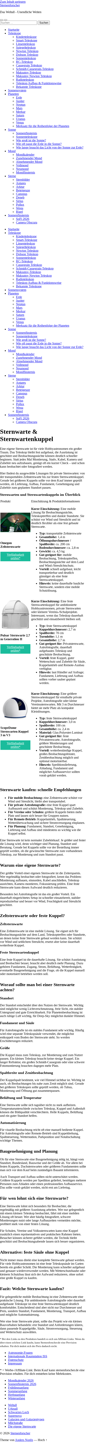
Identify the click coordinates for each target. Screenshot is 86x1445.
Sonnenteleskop (26, 58)
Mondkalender (25, 154)
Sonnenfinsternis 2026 (22, 1384)
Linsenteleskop (25, 44)
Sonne (12, 129)
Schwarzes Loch (18, 1412)
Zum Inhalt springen (13, 1)
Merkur (20, 111)
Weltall (12, 1405)
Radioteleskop (25, 79)
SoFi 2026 (22, 219)
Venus (20, 122)
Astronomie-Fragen (20, 1352)
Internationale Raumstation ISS (27, 1356)
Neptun (20, 104)
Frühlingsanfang (18, 1387)
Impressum (15, 1363)
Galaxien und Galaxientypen (26, 1419)
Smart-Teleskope (26, 40)
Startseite (13, 29)
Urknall (13, 1408)
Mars (19, 108)
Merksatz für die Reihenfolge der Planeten (42, 126)
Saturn (20, 115)
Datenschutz (16, 1360)
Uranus (20, 119)
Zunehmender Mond (29, 158)
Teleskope (14, 33)
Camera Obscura (26, 222)
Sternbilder (23, 179)
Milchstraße (15, 1423)
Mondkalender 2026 (21, 1380)
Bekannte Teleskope (29, 86)
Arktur (20, 186)
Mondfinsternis (25, 172)
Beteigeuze (23, 190)
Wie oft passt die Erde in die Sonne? (39, 144)
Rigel (19, 211)
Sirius (19, 201)
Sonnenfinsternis (26, 133)
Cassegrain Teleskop (29, 65)
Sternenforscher (10, 5)
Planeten (13, 94)
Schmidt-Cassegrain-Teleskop (35, 69)
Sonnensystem (17, 90)
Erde (19, 97)
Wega (19, 208)
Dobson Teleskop (27, 54)
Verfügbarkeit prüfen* (15, 556)
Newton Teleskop (27, 51)
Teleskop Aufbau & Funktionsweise (38, 83)
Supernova (15, 1415)
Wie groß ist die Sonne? (31, 140)
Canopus (21, 194)
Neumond (22, 169)
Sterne (12, 176)
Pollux (20, 204)
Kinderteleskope (26, 36)
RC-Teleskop (24, 61)
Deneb (20, 197)
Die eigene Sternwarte (22, 1426)
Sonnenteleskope (26, 136)
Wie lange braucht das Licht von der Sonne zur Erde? (49, 147)
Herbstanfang (16, 1394)
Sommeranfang (17, 1391)
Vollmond (22, 165)
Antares (21, 183)
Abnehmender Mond (29, 161)
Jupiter (20, 101)
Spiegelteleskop (26, 47)
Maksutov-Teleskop (28, 72)
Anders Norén (24, 1440)
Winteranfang (16, 1398)
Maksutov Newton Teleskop (34, 76)
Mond (12, 151)
